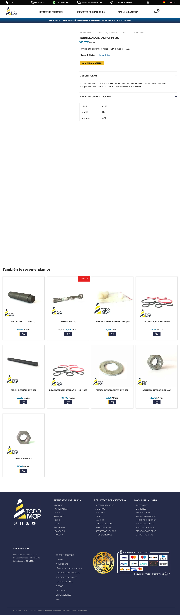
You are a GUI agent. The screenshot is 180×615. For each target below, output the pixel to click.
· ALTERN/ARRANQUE (104, 505)
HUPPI (111, 33)
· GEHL (57, 520)
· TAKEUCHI (59, 531)
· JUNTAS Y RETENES (104, 524)
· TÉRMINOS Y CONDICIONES (68, 568)
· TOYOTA (58, 535)
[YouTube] (34, 523)
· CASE (57, 512)
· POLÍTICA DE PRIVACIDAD (67, 573)
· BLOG (58, 599)
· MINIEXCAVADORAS (145, 524)
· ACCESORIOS (141, 505)
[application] (64, 12)
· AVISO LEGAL (61, 564)
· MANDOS (99, 520)
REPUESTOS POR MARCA (96, 33)
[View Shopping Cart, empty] (156, 13)
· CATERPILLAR (61, 509)
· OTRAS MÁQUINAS (144, 535)
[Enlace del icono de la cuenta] (148, 2)
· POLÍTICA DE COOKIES (66, 577)
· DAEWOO (59, 516)
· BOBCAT (58, 505)
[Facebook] (21, 523)
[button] (23, 334)
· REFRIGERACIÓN (103, 527)
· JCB (56, 524)
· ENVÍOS (59, 586)
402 (116, 33)
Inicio (82, 33)
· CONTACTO (60, 559)
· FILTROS (99, 516)
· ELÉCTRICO (100, 512)
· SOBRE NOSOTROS (64, 555)
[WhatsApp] (15, 523)
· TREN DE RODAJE (103, 535)
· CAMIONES (140, 509)
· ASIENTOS (100, 509)
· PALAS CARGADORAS (145, 516)
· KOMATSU (59, 527)
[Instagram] (27, 523)
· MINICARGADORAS (144, 527)
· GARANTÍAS (61, 590)
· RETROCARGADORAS (145, 531)
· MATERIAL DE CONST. (145, 520)
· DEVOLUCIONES (63, 595)
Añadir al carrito (92, 63)
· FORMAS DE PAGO (64, 582)
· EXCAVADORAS (142, 512)
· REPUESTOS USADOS (105, 531)
